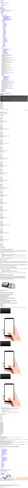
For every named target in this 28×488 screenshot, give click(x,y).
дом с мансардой (5, 41)
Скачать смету (3, 411)
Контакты (3, 467)
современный (4, 43)
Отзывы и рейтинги (4, 91)
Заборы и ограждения (5, 52)
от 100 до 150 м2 (5, 23)
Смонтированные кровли (6, 77)
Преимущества (3, 465)
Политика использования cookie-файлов (23, 479)
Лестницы (3, 454)
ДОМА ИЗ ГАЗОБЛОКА (6, 16)
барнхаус (4, 44)
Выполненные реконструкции (6, 76)
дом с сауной (4, 39)
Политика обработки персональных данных (13, 479)
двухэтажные (4, 32)
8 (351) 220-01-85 (3, 470)
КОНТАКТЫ (1, 468)
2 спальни (4, 35)
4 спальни (4, 36)
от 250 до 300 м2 (5, 25)
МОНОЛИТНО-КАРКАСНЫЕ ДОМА (7, 19)
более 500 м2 (4, 26)
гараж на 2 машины (5, 40)
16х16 (5, 29)
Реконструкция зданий (5, 53)
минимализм (4, 46)
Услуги (2, 48)
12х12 (4, 30)
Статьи (2, 466)
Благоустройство (4, 452)
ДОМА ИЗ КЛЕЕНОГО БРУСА (6, 18)
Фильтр (1, 102)
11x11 (3, 29)
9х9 (3, 28)
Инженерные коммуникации (6, 49)
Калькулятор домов (4, 90)
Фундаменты (4, 51)
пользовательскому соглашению (19, 307)
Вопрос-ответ (3, 463)
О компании (3, 4)
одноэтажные (4, 31)
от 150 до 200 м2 (5, 24)
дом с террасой (4, 38)
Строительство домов (4, 14)
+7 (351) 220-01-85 (2, 93)
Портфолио (3, 75)
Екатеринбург (4, 9)
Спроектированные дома (6, 79)
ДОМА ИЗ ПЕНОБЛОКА (6, 17)
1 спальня (4, 34)
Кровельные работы (4, 451)
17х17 (5, 30)
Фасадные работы (5, 50)
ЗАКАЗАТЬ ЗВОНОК (7, 93)
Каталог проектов (4, 20)
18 (2, 247)
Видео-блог (3, 464)
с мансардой (4, 33)
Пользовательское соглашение (3, 479)
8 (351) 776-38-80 (8, 470)
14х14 (4, 28)
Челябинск (1, 9)
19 (3, 247)
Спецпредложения (4, 89)
